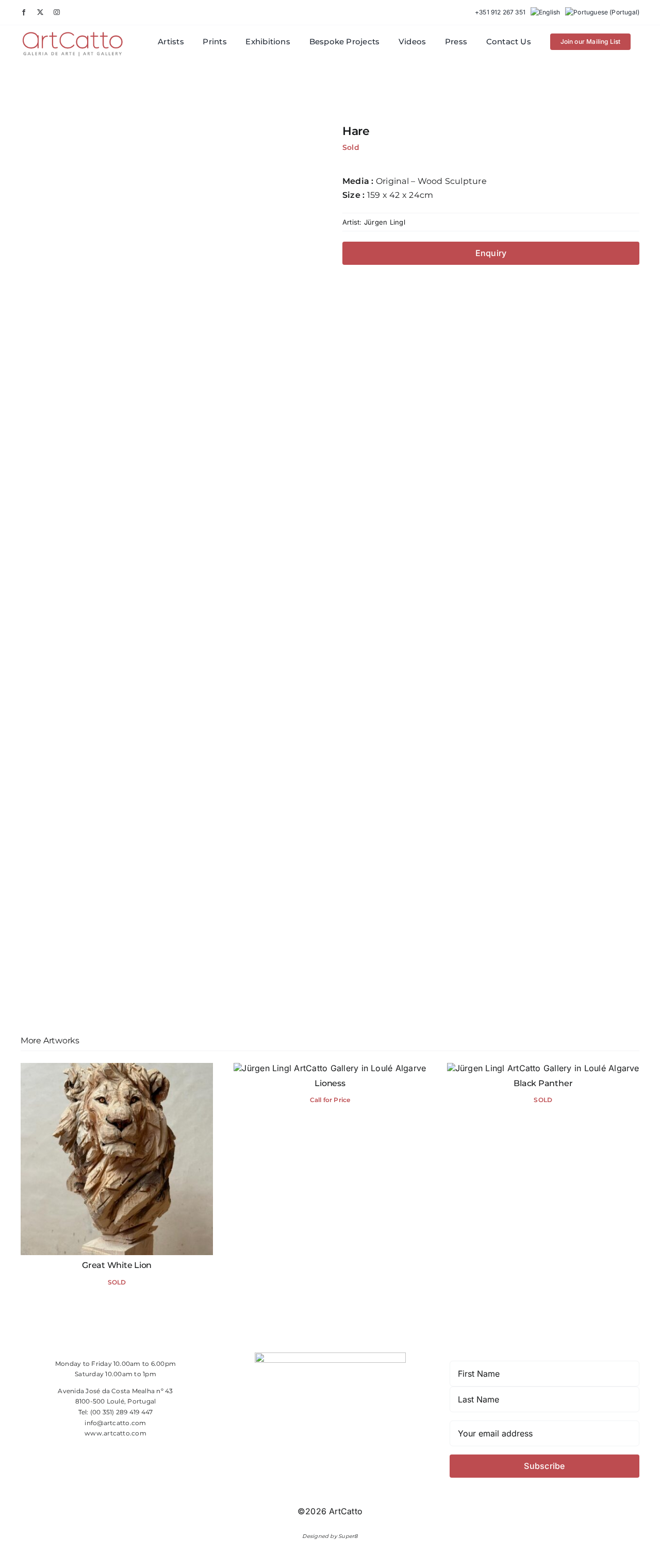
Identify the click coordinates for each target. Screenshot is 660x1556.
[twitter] (40, 12)
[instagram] (57, 12)
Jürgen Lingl (384, 222)
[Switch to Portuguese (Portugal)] (602, 12)
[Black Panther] (543, 1068)
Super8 (347, 1536)
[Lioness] (330, 1068)
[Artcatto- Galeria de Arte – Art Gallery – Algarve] (73, 34)
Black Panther (543, 1083)
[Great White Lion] (117, 1068)
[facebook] (24, 12)
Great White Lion (117, 1265)
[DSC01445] (169, 564)
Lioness (330, 1083)
